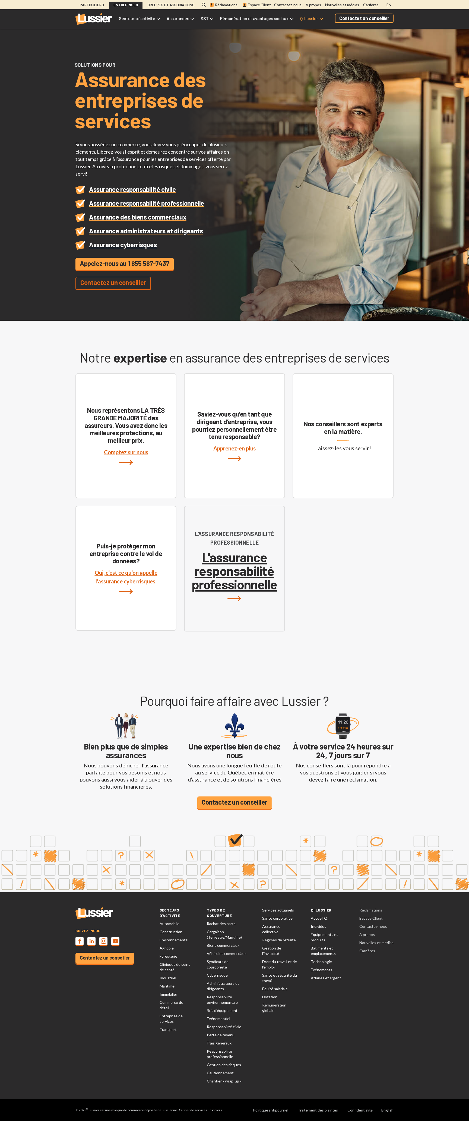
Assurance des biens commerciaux (137, 217)
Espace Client (259, 4)
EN (388, 4)
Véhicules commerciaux (226, 953)
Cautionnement (220, 1073)
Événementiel (218, 1018)
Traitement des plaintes (318, 1110)
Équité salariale (275, 988)
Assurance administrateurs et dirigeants (146, 231)
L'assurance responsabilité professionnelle (234, 571)
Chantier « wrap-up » (224, 1081)
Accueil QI (320, 918)
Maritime (167, 986)
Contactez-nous (288, 4)
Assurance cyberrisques (123, 245)
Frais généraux (219, 1043)
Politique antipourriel (270, 1110)
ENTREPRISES (125, 4)
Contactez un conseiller (364, 18)
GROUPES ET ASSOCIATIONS (171, 4)
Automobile (169, 923)
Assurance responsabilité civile (132, 189)
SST (204, 18)
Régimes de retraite (279, 940)
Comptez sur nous (126, 452)
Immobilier (168, 994)
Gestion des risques (224, 1064)
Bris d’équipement (222, 1010)
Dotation (269, 997)
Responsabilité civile (224, 1026)
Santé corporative (277, 918)
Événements (321, 969)
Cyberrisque (217, 975)
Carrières (371, 4)
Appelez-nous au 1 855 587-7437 (124, 263)
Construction (171, 931)
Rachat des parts (221, 923)
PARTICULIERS (92, 4)
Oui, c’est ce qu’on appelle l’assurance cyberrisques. (126, 577)
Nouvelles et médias (342, 4)
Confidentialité (360, 1110)
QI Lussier (309, 18)
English (387, 1110)
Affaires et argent (326, 978)
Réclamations (226, 4)
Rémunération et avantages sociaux (254, 18)
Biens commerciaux (223, 945)
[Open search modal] (203, 5)
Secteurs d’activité (137, 18)
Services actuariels (278, 910)
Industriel (168, 978)
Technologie (321, 961)
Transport (168, 1029)
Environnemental (174, 940)
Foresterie (168, 956)
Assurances (178, 18)
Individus (318, 926)
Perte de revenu (220, 1035)
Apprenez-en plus (234, 448)
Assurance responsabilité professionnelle (146, 203)
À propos (313, 4)
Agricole (167, 948)
